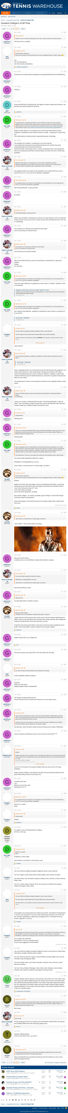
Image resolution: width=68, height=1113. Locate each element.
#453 (65, 71)
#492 (65, 868)
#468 (65, 350)
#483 (65, 694)
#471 (65, 424)
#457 (65, 140)
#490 (65, 827)
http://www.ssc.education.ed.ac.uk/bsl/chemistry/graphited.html (44, 127)
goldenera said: (19, 210)
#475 (65, 555)
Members (28, 13)
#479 (65, 634)
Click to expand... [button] (40, 343)
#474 (65, 512)
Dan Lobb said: (19, 160)
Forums (5, 13)
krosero (8, 1095)
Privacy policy (52, 1108)
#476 (65, 570)
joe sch (8, 1084)
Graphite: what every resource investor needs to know (32, 290)
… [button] (9, 29)
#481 (65, 664)
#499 (65, 1031)
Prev (4, 29)
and (22, 67)
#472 (65, 441)
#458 (65, 156)
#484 (65, 709)
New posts (3, 16)
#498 (65, 1012)
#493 (65, 890)
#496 (65, 976)
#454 (65, 86)
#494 (65, 926)
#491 (65, 846)
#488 (65, 793)
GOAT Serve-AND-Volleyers (15, 1071)
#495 (65, 948)
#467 (65, 325)
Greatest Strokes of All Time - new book (19, 1088)
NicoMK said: (18, 713)
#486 (65, 746)
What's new (15, 13)
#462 (65, 225)
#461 (65, 207)
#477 (65, 591)
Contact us (35, 1108)
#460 (65, 192)
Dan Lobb (60, 1088)
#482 (65, 679)
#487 (65, 778)
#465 (65, 272)
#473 (65, 469)
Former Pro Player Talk (23, 1073)
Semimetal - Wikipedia (22, 318)
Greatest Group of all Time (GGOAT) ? (19, 1082)
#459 (65, 177)
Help (58, 1108)
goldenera (60, 1078)
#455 (65, 101)
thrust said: (18, 36)
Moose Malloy (9, 1089)
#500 (65, 1046)
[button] (21, 13)
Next (22, 29)
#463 (65, 240)
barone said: (18, 1016)
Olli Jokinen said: (19, 120)
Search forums (11, 16)
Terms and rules (43, 1108)
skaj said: (17, 929)
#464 (65, 257)
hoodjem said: (19, 51)
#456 (65, 116)
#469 (65, 387)
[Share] (62, 32)
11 (19, 29)
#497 (65, 996)
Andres (61, 1083)
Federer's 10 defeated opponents (18, 1093)
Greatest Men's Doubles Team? (17, 1077)
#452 (65, 47)
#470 (65, 409)
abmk (61, 1094)
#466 (65, 300)
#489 (65, 810)
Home (62, 1108)
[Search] (65, 13)
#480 (65, 649)
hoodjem (4, 26)
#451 (65, 32)
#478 (65, 606)
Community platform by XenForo (34, 1111)
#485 (65, 731)
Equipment (39, 13)
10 (16, 29)
